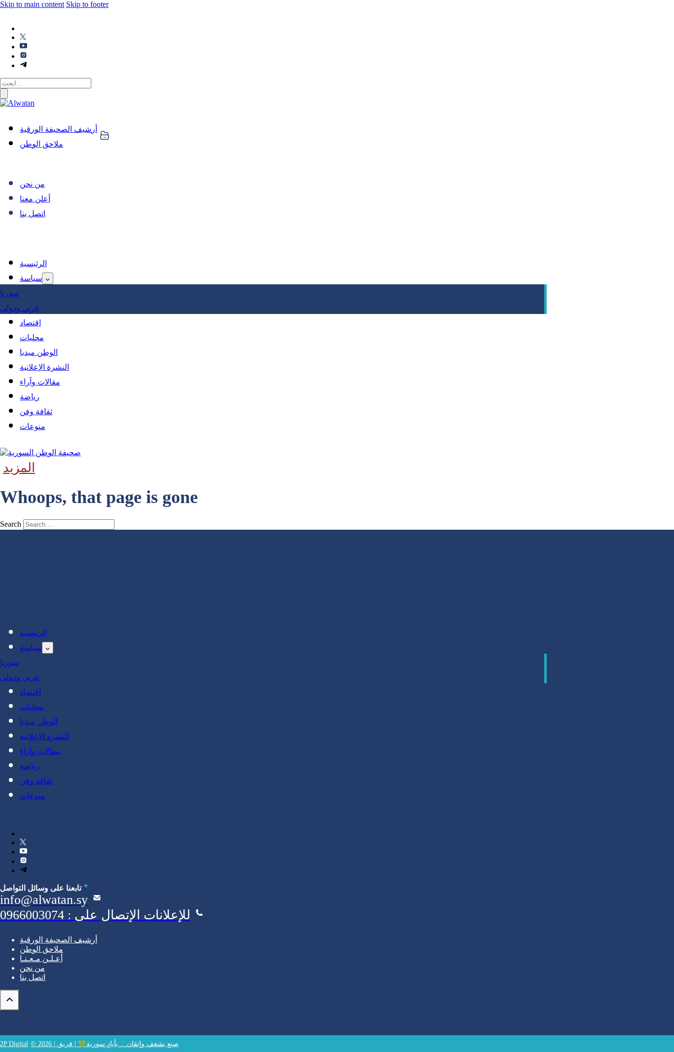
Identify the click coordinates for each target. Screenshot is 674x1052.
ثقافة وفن (36, 411)
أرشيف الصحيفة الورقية (58, 129)
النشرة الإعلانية (44, 367)
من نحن (32, 184)
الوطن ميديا (39, 352)
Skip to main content (32, 4)
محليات (32, 337)
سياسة (31, 278)
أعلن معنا (35, 199)
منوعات (32, 426)
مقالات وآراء (40, 382)
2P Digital (14, 1044)
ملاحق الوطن (41, 144)
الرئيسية (33, 263)
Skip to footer (87, 4)
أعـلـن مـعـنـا (41, 958)
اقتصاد (30, 322)
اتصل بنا (32, 213)
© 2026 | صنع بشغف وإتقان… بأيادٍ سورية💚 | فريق (105, 1044)
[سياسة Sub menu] (47, 278)
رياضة (29, 396)
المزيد (19, 468)
